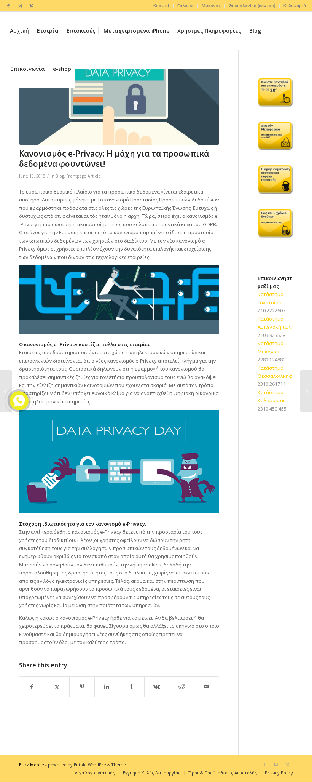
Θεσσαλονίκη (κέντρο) (252, 5)
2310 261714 (271, 384)
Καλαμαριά (294, 5)
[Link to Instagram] (19, 5)
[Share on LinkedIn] (107, 687)
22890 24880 (271, 359)
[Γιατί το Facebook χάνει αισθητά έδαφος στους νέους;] (306, 391)
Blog (60, 176)
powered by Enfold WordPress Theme (87, 765)
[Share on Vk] (157, 687)
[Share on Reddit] (181, 687)
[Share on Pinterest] (82, 687)
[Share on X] (57, 687)
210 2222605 (271, 310)
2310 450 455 (272, 408)
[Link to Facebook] (8, 5)
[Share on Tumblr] (131, 687)
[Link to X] (31, 5)
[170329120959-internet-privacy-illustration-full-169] (119, 107)
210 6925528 (271, 335)
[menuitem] (162, 6)
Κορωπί (161, 5)
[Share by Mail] (206, 687)
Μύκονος (211, 5)
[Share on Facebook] (32, 687)
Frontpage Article (83, 176)
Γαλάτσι (185, 5)
